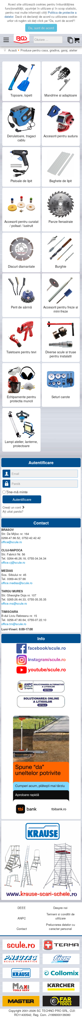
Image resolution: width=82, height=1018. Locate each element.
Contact (22, 928)
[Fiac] (61, 959)
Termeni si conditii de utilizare (60, 916)
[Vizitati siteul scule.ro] (21, 945)
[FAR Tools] (61, 1001)
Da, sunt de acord (41, 27)
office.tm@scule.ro (13, 624)
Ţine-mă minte (17, 492)
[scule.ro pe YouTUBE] (41, 670)
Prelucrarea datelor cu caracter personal (60, 926)
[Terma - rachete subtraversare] (61, 945)
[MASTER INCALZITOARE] (21, 1001)
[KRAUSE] (21, 973)
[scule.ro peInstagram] (41, 660)
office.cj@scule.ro (13, 562)
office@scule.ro (11, 542)
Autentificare (22, 499)
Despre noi (60, 908)
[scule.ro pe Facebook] (41, 648)
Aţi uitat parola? (13, 511)
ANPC (22, 918)
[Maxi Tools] (21, 987)
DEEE (22, 908)
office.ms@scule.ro (14, 603)
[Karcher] (61, 987)
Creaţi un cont (12, 507)
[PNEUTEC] (21, 959)
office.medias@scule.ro (16, 583)
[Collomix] (61, 973)
